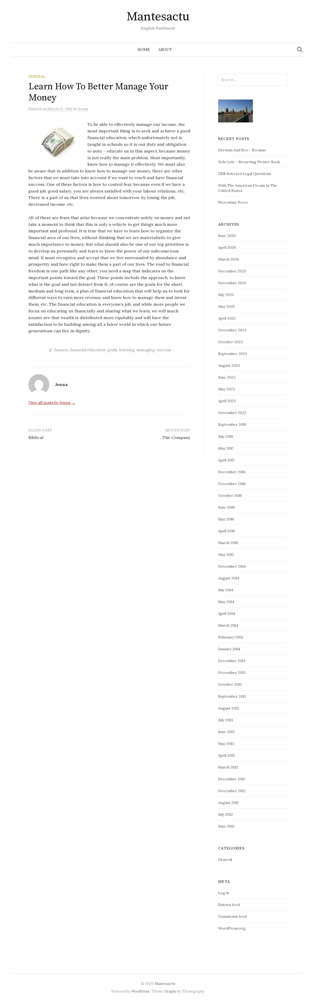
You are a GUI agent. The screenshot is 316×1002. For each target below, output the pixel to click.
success (164, 349)
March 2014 (228, 625)
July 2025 (226, 294)
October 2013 (230, 684)
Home (143, 49)
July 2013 (225, 720)
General (36, 76)
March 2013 (228, 767)
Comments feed (232, 916)
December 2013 (231, 660)
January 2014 (229, 649)
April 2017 (226, 460)
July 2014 (225, 590)
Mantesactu (158, 17)
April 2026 (227, 247)
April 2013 (226, 755)
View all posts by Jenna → (51, 402)
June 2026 (226, 235)
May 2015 (226, 554)
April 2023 (227, 400)
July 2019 (225, 436)
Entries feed (229, 904)
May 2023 (226, 389)
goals (112, 349)
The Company (176, 437)
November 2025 (232, 282)
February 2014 (230, 637)
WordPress (140, 991)
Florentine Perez (233, 202)
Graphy (170, 991)
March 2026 (228, 259)
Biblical (35, 437)
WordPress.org (231, 928)
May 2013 (226, 743)
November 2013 (231, 672)
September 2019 (232, 424)
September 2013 (232, 696)
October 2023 (230, 341)
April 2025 (226, 318)
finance (61, 349)
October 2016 (230, 495)
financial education (88, 349)
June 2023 (226, 377)
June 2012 (226, 826)
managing (145, 349)
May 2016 (226, 519)
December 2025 (232, 271)
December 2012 (231, 779)
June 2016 (226, 507)
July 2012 (225, 814)
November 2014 (232, 566)
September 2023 (232, 353)
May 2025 (226, 306)
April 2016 (226, 531)
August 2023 (229, 365)
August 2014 (228, 578)
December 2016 (231, 472)
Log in (223, 892)
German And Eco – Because (242, 150)
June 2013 (226, 731)
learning (127, 349)
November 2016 (231, 483)
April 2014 (226, 613)
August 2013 (228, 708)
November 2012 (231, 790)
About (165, 49)
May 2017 (226, 448)
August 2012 (228, 802)
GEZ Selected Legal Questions (244, 173)
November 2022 (232, 412)
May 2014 (226, 601)
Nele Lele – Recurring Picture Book (249, 161)
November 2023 (232, 330)
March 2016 (228, 542)
